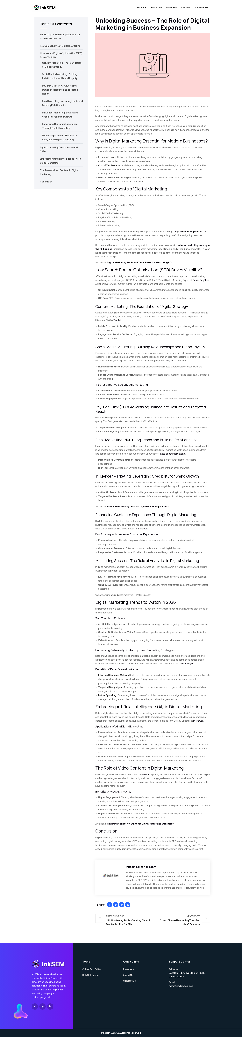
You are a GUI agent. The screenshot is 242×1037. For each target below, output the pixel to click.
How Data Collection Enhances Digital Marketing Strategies (140, 823)
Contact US (201, 7)
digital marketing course (188, 231)
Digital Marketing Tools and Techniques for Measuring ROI (139, 262)
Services (141, 7)
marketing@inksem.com (181, 985)
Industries (156, 7)
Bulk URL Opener (90, 975)
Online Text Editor (91, 969)
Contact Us (129, 980)
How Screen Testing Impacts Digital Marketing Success (138, 506)
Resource (171, 7)
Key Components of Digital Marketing (60, 45)
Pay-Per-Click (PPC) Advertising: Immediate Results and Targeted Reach (60, 89)
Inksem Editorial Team (141, 867)
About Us (186, 7)
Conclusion (46, 181)
